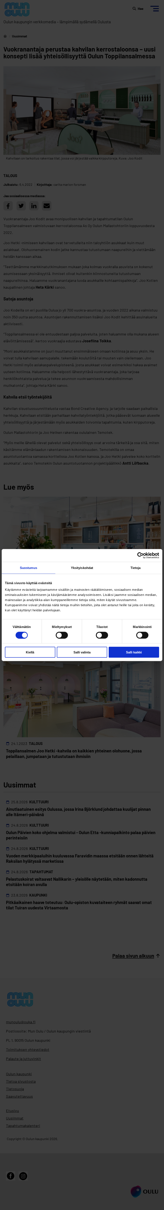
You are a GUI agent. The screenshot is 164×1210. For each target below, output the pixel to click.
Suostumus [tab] (28, 567)
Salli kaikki (134, 652)
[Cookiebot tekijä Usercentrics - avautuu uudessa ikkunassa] (140, 555)
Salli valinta (82, 652)
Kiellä (30, 652)
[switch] (62, 635)
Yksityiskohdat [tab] (82, 567)
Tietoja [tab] (135, 567)
